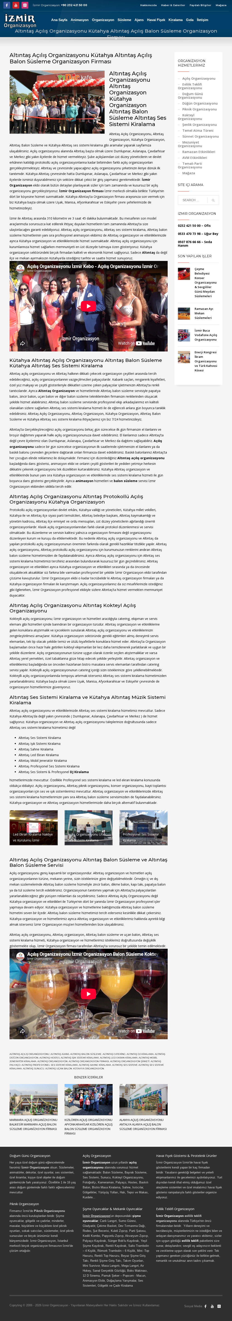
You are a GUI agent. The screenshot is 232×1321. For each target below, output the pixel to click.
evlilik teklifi (190, 1240)
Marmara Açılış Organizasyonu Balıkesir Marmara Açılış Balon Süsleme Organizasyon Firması (33, 1124)
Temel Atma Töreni (197, 130)
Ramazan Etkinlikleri (198, 152)
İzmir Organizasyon (96, 1162)
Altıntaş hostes (49, 1057)
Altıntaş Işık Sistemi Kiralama (80, 1057)
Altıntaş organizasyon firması (89, 1061)
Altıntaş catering (114, 1054)
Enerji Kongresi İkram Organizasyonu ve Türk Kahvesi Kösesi (206, 361)
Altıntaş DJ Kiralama (140, 1054)
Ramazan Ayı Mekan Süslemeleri (204, 313)
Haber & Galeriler (173, 5)
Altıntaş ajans (60, 1054)
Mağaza (221, 5)
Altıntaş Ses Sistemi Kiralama (40, 738)
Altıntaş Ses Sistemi (124, 1064)
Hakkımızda (148, 5)
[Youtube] (15, 5)
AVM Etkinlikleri (194, 157)
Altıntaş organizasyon (52, 1061)
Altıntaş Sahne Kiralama (95, 1064)
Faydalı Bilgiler (200, 5)
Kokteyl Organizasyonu (190, 117)
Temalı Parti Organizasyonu (190, 165)
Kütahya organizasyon (88, 1068)
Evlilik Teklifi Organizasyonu (190, 86)
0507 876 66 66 (189, 242)
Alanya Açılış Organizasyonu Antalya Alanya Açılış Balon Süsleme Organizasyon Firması (143, 1124)
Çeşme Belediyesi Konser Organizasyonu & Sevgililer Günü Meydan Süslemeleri (206, 282)
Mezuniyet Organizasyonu (190, 144)
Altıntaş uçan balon (58, 1068)
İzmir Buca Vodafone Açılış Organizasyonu (206, 335)
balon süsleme (126, 481)
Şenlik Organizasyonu (199, 124)
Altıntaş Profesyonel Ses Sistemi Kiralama (50, 1064)
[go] (213, 200)
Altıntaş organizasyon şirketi (130, 1061)
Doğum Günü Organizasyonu (190, 96)
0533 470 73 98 (189, 234)
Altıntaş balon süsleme (86, 1054)
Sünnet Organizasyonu (200, 136)
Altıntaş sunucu (33, 1068)
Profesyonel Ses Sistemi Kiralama (55, 766)
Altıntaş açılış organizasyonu (29, 1054)
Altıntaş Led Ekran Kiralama (39, 755)
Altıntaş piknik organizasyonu (88, 786)
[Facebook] (6, 5)
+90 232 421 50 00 (74, 5)
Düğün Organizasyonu (200, 103)
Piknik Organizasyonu (199, 109)
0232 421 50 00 (189, 225)
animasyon (84, 481)
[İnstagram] (25, 5)
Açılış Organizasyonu (198, 78)
